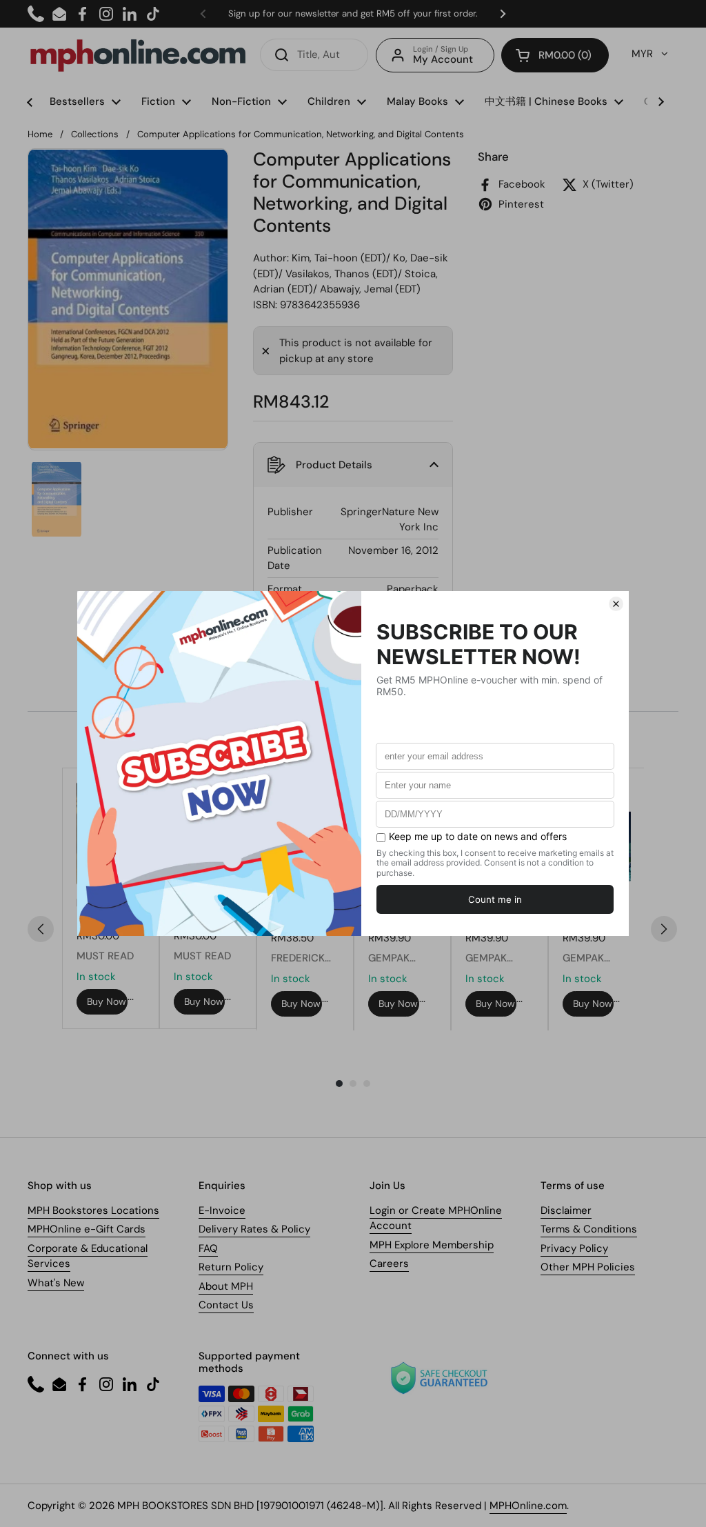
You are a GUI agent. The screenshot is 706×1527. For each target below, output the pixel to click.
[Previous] (41, 929)
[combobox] (314, 55)
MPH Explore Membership (432, 1245)
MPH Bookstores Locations (93, 1210)
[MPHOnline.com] (138, 55)
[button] (555, 55)
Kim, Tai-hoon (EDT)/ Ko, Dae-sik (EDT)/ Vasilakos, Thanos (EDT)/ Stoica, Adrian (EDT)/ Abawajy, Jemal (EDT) (350, 273)
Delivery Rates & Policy (254, 1229)
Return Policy (231, 1267)
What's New (56, 1283)
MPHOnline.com (528, 1506)
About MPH (226, 1286)
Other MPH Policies (588, 1267)
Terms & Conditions (589, 1229)
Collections (95, 134)
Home (40, 134)
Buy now (106, 1001)
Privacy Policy (574, 1248)
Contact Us (226, 1305)
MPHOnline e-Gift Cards (86, 1229)
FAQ (208, 1248)
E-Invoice (222, 1210)
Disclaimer (566, 1210)
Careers (389, 1263)
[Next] (664, 929)
